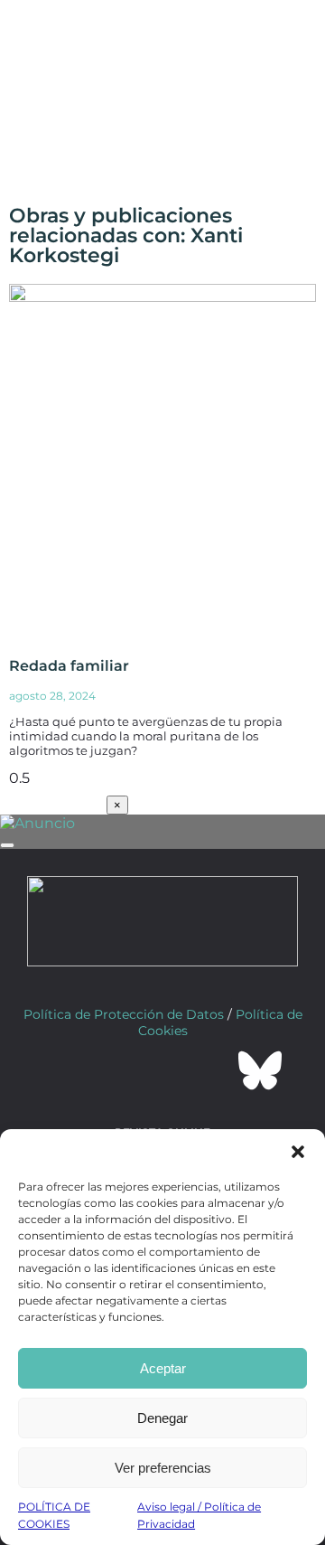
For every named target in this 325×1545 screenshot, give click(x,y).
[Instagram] (162, 1070)
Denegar (162, 1418)
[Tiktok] (211, 1070)
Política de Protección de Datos (123, 1014)
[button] (298, 1152)
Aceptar (163, 1368)
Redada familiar (69, 665)
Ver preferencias (163, 1467)
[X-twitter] (113, 1070)
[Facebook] (65, 1070)
